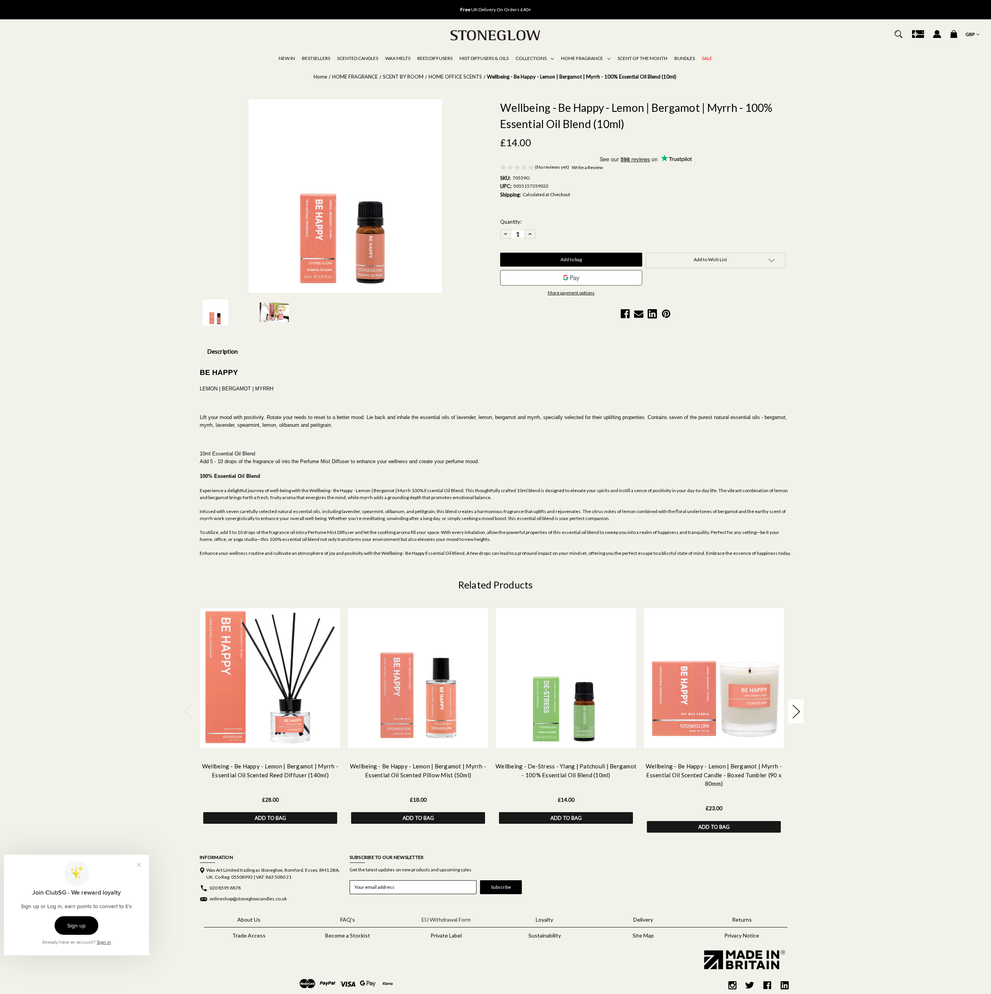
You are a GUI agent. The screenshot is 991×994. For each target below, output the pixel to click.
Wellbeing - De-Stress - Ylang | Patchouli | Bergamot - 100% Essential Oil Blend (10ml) (566, 770)
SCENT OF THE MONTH (642, 58)
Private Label (446, 935)
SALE (707, 58)
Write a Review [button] (587, 167)
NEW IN (287, 58)
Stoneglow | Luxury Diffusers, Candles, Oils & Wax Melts (69, 35)
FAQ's (347, 919)
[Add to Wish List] (280, 741)
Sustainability (544, 935)
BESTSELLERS (316, 58)
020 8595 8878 (225, 888)
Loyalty (544, 919)
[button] (741, 959)
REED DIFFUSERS (435, 58)
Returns (742, 919)
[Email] (638, 313)
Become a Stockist (347, 935)
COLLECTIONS (531, 58)
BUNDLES (684, 58)
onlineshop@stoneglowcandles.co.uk (248, 899)
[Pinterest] (666, 313)
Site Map (643, 935)
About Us (249, 919)
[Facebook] (625, 313)
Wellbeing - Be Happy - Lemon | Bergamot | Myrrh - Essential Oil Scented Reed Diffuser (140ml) (270, 770)
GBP (970, 34)
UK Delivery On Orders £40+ (495, 9)
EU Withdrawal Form (446, 919)
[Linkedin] (652, 313)
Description (222, 351)
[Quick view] (260, 741)
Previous (387, 6)
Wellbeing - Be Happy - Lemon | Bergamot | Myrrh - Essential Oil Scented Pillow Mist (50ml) (418, 770)
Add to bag (270, 818)
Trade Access (249, 935)
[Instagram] (732, 985)
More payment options (571, 293)
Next (604, 6)
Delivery (643, 919)
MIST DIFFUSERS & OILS (484, 58)
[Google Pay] (571, 278)
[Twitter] (749, 985)
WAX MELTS (397, 58)
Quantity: (510, 222)
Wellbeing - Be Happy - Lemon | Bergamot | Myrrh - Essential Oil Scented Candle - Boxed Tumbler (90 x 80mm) (714, 775)
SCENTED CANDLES (357, 58)
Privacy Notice (741, 935)
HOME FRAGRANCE (582, 58)
